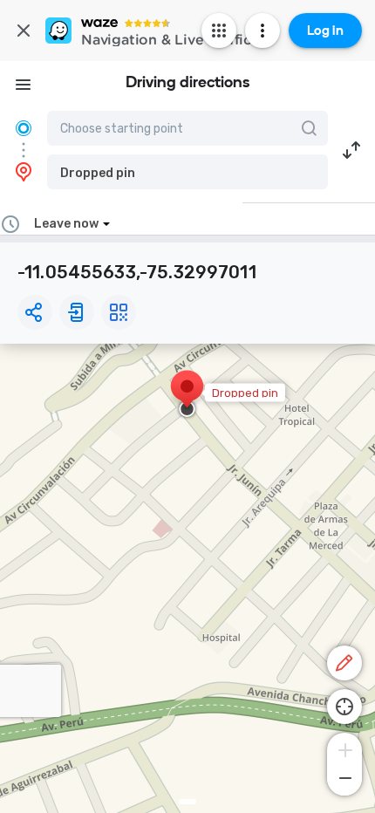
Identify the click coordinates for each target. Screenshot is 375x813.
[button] (187, 171)
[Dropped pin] (187, 395)
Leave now (66, 223)
